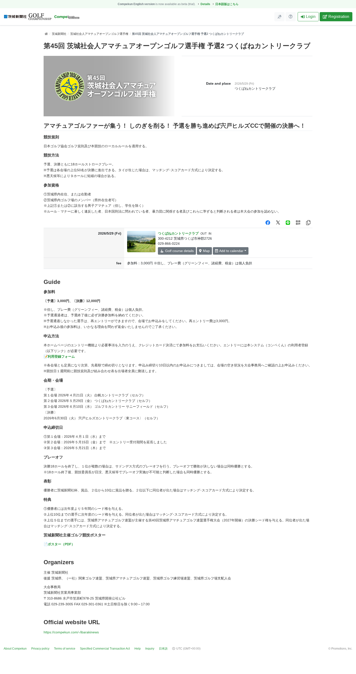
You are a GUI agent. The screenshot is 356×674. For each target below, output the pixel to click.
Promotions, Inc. (341, 648)
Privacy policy (40, 648)
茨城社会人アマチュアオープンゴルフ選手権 (99, 34)
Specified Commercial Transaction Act (105, 648)
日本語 (163, 648)
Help (137, 648)
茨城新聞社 (59, 34)
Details (205, 4)
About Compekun (15, 648)
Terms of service (64, 648)
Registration (338, 17)
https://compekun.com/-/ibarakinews (71, 632)
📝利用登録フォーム (59, 356)
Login (311, 17)
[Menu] (279, 16)
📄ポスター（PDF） (59, 544)
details (179, 251)
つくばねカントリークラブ (178, 233)
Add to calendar (231, 251)
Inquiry (149, 648)
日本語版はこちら (227, 4)
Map (206, 251)
